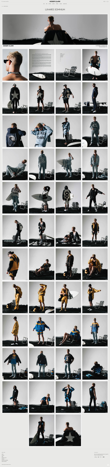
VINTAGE (57, 3)
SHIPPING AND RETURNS (5, 460)
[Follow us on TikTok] (97, 457)
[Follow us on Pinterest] (100, 457)
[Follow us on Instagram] (95, 457)
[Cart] (107, 1)
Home (2, 6)
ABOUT (2, 454)
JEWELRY (53, 3)
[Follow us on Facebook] (102, 457)
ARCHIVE (61, 3)
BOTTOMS (50, 3)
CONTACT (3, 455)
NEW (44, 3)
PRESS (2, 456)
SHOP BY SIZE (65, 3)
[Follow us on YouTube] (104, 457)
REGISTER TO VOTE (4, 457)
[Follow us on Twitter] (98, 457)
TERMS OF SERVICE (4, 461)
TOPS (46, 3)
